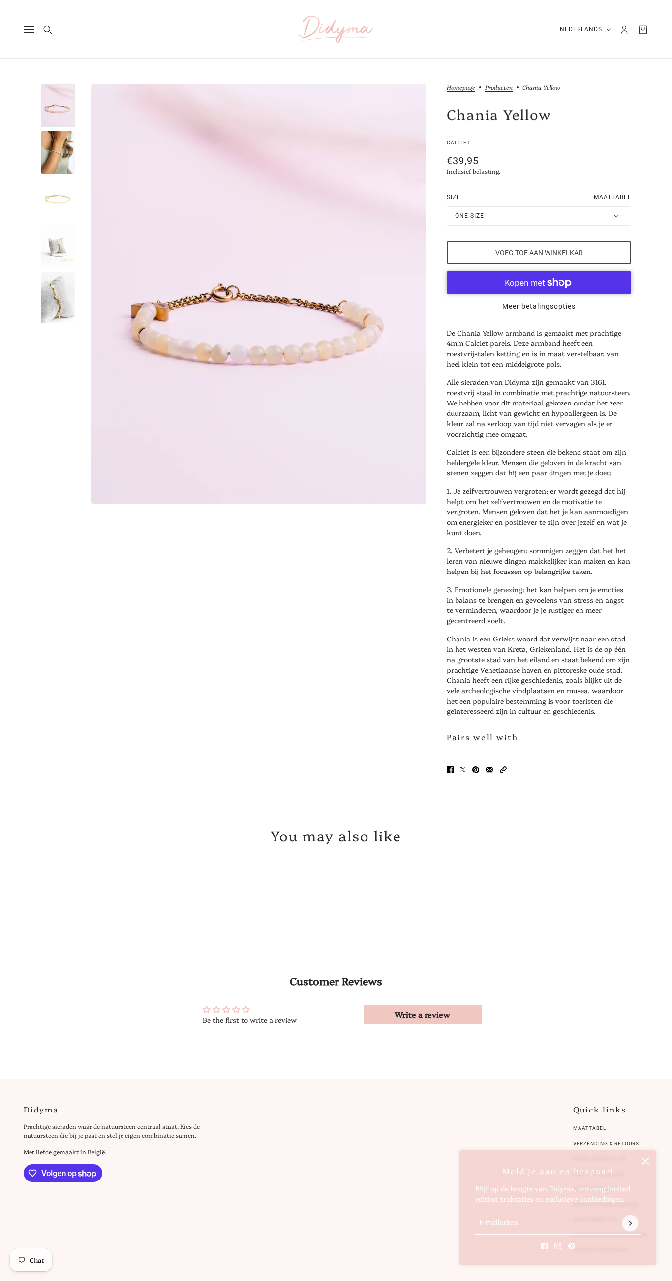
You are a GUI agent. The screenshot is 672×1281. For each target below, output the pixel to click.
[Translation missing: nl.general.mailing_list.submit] (630, 1223)
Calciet (458, 142)
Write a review (422, 1014)
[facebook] (544, 1246)
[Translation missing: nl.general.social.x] (462, 769)
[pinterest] (571, 1246)
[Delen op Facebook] (450, 769)
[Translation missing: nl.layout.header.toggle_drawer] (29, 29)
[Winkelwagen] (643, 29)
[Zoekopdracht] (47, 29)
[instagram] (557, 1246)
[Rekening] (624, 29)
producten (499, 87)
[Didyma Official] (336, 29)
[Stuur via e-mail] (489, 769)
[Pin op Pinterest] (475, 769)
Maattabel (589, 1128)
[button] (503, 769)
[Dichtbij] (645, 1161)
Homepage (461, 87)
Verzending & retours (606, 1143)
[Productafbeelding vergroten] (258, 294)
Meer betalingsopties (539, 306)
